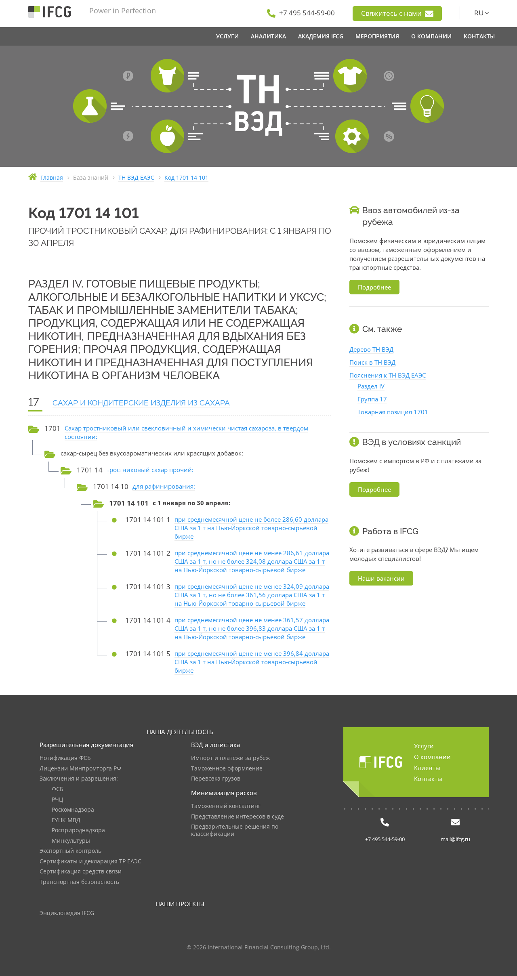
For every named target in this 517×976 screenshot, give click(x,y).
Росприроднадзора (78, 830)
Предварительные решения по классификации (234, 830)
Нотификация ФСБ (65, 758)
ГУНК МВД (66, 820)
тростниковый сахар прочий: (150, 470)
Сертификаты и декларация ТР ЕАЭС (90, 861)
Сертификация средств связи (81, 871)
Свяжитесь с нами (392, 13)
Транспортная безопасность (79, 882)
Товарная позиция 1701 (392, 412)
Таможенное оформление (227, 768)
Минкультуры (71, 840)
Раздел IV (371, 386)
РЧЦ (57, 799)
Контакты (428, 779)
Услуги (424, 746)
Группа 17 (372, 399)
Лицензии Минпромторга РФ (80, 768)
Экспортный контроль (70, 851)
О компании (432, 757)
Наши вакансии (381, 578)
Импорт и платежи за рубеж (230, 758)
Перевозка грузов (215, 778)
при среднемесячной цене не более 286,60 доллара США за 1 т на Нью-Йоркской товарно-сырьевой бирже (251, 527)
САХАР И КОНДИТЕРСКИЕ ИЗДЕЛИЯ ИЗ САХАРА (141, 402)
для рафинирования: (163, 486)
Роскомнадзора (73, 809)
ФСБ (57, 789)
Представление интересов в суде (237, 816)
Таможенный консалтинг (226, 806)
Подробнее (374, 287)
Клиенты (427, 768)
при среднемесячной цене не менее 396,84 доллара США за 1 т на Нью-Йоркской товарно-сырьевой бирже (251, 661)
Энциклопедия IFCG (67, 913)
